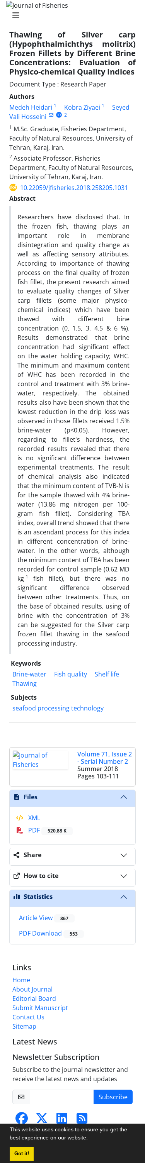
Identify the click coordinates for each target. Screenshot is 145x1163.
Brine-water (29, 674)
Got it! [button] (21, 1153)
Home (21, 980)
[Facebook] (21, 1120)
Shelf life (107, 674)
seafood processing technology (58, 708)
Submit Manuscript (40, 1008)
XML (33, 818)
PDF (47, 830)
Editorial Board (34, 998)
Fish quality (70, 674)
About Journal (32, 989)
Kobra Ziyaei (82, 107)
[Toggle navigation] (70, 15)
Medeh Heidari (30, 107)
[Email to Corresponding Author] (51, 115)
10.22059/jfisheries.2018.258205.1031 (74, 187)
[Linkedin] (62, 1120)
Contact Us (28, 1017)
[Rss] (82, 1120)
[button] (90, 1139)
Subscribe (113, 1097)
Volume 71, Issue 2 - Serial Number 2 (104, 758)
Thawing (24, 683)
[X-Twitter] (41, 1120)
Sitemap (24, 1026)
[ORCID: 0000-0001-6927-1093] (59, 115)
